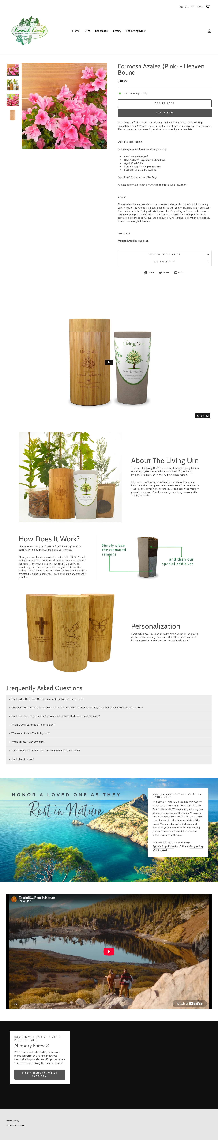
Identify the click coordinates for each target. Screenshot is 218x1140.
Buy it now (165, 112)
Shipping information (164, 254)
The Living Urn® (136, 30)
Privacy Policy (12, 1120)
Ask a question (165, 261)
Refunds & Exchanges (16, 1125)
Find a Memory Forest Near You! (40, 1074)
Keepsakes (101, 30)
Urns (87, 30)
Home (76, 30)
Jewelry (116, 30)
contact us (131, 129)
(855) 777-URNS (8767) (191, 7)
